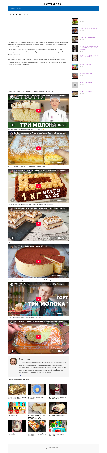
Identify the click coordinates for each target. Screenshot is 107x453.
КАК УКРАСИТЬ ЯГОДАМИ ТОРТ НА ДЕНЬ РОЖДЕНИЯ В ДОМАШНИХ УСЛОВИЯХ (89, 47)
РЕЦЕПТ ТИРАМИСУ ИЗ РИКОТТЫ (88, 28)
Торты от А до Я (53, 3)
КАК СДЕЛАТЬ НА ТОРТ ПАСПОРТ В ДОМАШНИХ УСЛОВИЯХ (89, 56)
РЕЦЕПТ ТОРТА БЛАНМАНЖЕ (87, 37)
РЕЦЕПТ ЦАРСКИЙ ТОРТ (86, 82)
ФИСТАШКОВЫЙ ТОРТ (85, 19)
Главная (12, 8)
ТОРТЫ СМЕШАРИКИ (85, 64)
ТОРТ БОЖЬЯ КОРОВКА (86, 73)
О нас (19, 8)
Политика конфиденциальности (53, 448)
